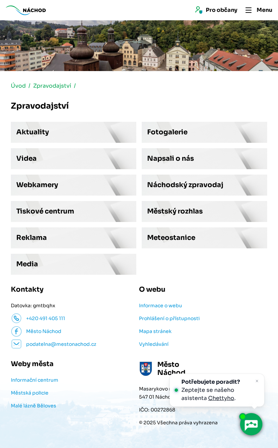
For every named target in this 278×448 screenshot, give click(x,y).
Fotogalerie (167, 132)
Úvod (18, 85)
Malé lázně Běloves (33, 406)
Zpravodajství (52, 85)
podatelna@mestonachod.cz (61, 344)
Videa (26, 158)
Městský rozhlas (175, 211)
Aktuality (32, 132)
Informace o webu (160, 306)
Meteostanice (171, 237)
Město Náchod (43, 331)
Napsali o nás (170, 158)
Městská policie (29, 393)
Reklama (31, 237)
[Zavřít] (257, 381)
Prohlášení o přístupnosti (169, 318)
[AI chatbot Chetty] (250, 424)
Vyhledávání (153, 344)
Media (27, 264)
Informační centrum (34, 380)
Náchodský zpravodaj (185, 185)
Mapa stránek (155, 331)
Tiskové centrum (45, 211)
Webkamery (37, 185)
